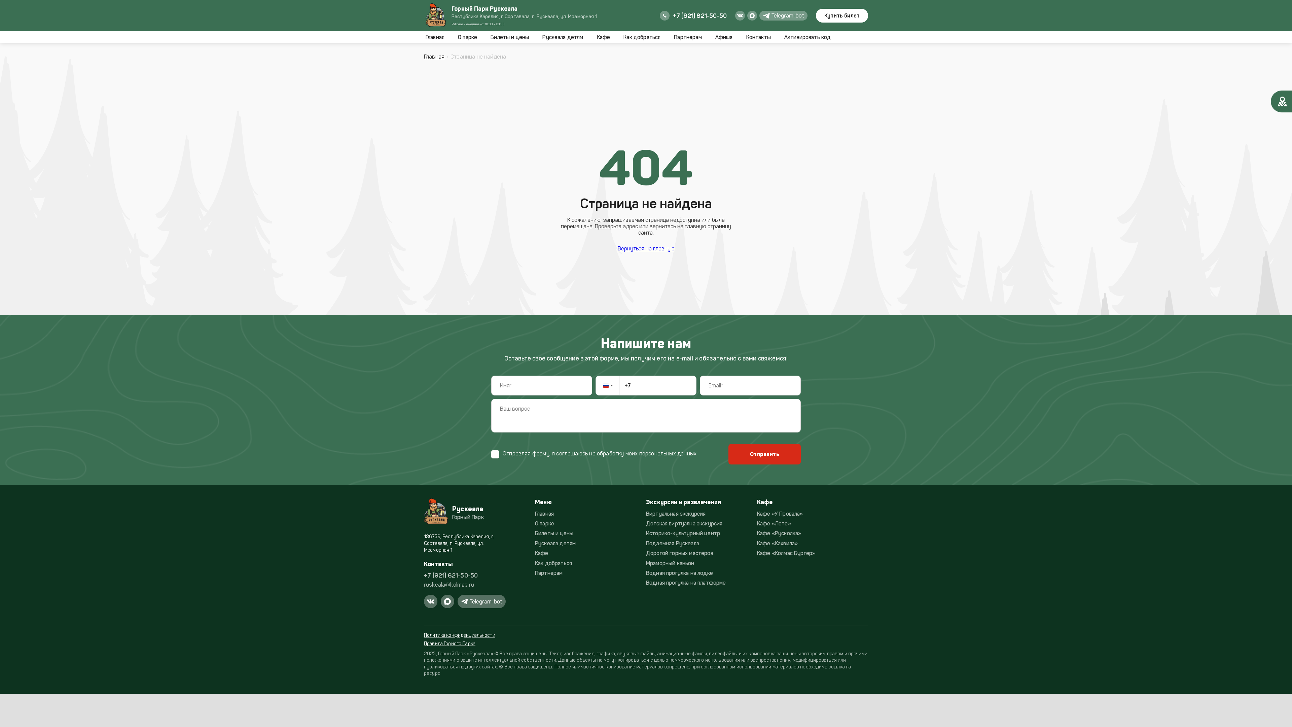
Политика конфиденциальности (459, 635)
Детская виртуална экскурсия (684, 523)
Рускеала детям (562, 37)
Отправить (764, 454)
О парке (467, 37)
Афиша (724, 37)
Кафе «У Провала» (780, 514)
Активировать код (807, 37)
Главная (435, 37)
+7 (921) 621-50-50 (451, 575)
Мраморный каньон (670, 563)
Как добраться (641, 37)
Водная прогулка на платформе (686, 583)
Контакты (758, 37)
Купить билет (842, 15)
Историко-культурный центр (683, 533)
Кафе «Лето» (774, 523)
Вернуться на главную (646, 248)
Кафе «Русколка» (779, 533)
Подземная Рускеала (672, 543)
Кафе (603, 37)
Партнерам (688, 37)
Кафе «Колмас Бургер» (786, 553)
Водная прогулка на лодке (679, 573)
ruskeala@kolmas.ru (449, 585)
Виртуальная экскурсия (676, 514)
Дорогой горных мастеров (679, 553)
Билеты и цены (510, 37)
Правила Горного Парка (449, 644)
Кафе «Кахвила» (777, 543)
